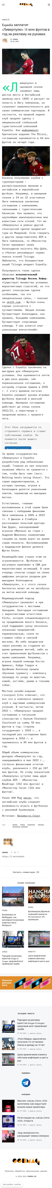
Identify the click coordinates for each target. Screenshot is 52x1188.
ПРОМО (4, 910)
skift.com (13, 302)
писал (27, 797)
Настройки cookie (12, 1184)
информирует (30, 130)
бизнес (15, 825)
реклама (41, 825)
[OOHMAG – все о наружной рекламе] (26, 5)
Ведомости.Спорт (28, 815)
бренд (23, 825)
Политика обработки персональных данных (26, 1171)
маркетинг (31, 825)
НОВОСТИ (5, 20)
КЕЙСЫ (4, 952)
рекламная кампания (20, 827)
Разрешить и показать (18, 449)
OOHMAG (15, 39)
